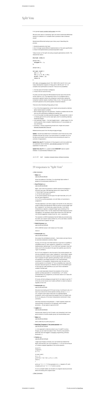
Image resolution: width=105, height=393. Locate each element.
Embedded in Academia (28, 6)
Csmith (54, 120)
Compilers (46, 157)
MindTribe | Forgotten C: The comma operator (47, 324)
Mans (36, 175)
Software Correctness (64, 157)
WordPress (80, 388)
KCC (37, 83)
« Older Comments (37, 172)
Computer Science (54, 157)
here (55, 130)
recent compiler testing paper (47, 31)
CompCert (43, 83)
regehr (37, 308)
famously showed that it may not (42, 127)
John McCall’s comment (56, 143)
